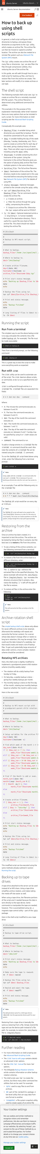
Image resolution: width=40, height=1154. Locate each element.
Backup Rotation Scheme (24, 1070)
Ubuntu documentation (31, 3)
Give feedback (27, 15)
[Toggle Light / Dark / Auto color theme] (35, 9)
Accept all (9, 1148)
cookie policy (23, 1137)
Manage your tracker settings (15, 1142)
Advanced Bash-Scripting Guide (18, 1055)
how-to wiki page (16, 1058)
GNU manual (16, 1064)
